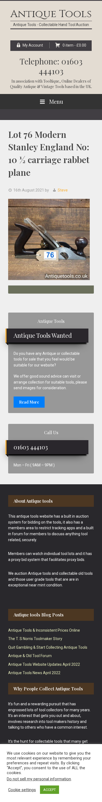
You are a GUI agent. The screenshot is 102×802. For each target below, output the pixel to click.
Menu (56, 101)
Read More (29, 402)
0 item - (74, 45)
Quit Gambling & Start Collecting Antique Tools (47, 647)
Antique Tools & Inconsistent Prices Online (44, 630)
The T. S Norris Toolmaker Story (35, 639)
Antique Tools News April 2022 (34, 673)
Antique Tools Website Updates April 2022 (44, 664)
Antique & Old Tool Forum (30, 656)
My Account (33, 45)
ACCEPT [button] (49, 790)
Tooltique (51, 81)
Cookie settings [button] (22, 789)
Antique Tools (51, 14)
